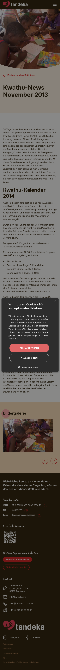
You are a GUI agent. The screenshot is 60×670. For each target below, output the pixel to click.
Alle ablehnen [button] (29, 357)
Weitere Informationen (24, 339)
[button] (29, 367)
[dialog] (30, 335)
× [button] (55, 301)
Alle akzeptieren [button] (29, 348)
